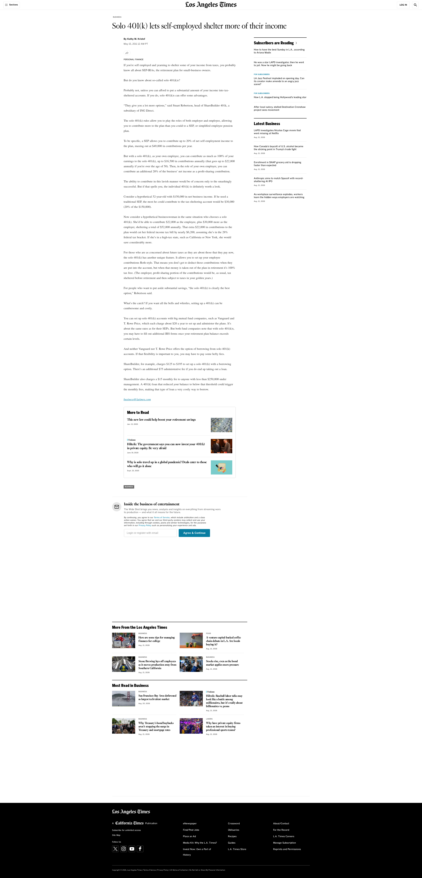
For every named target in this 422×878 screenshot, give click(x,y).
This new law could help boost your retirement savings (161, 419)
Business (117, 17)
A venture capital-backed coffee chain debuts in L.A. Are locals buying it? (223, 641)
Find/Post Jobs (191, 830)
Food (208, 633)
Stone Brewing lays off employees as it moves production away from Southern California (157, 664)
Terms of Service (162, 518)
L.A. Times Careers (283, 836)
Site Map (116, 835)
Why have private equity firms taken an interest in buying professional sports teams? (223, 726)
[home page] (211, 4)
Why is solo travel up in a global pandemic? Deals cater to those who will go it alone (167, 464)
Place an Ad (189, 836)
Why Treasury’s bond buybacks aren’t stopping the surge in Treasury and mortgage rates (155, 726)
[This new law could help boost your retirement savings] (221, 425)
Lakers (209, 719)
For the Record (281, 830)
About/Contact (281, 823)
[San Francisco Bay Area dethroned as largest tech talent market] (123, 698)
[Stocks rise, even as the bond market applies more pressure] (191, 664)
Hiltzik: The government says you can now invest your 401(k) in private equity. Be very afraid (166, 446)
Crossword (234, 823)
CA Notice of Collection (179, 870)
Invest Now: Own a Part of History (197, 852)
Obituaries (233, 830)
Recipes (232, 836)
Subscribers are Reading (274, 42)
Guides (231, 843)
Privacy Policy (145, 526)
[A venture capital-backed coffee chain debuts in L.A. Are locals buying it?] (191, 640)
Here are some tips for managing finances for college (156, 639)
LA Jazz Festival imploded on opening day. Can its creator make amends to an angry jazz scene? (279, 81)
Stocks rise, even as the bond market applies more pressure (222, 663)
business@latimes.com (137, 399)
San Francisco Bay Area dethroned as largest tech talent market (157, 697)
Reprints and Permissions (287, 849)
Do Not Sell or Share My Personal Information (207, 870)
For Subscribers (262, 74)
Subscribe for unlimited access (126, 830)
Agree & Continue (194, 533)
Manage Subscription (284, 843)
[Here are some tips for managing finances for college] (123, 640)
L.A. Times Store (237, 849)
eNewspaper (190, 823)
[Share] (127, 53)
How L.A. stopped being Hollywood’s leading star (280, 97)
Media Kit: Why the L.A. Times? (200, 843)
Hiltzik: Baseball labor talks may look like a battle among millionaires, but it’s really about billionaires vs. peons (224, 701)
